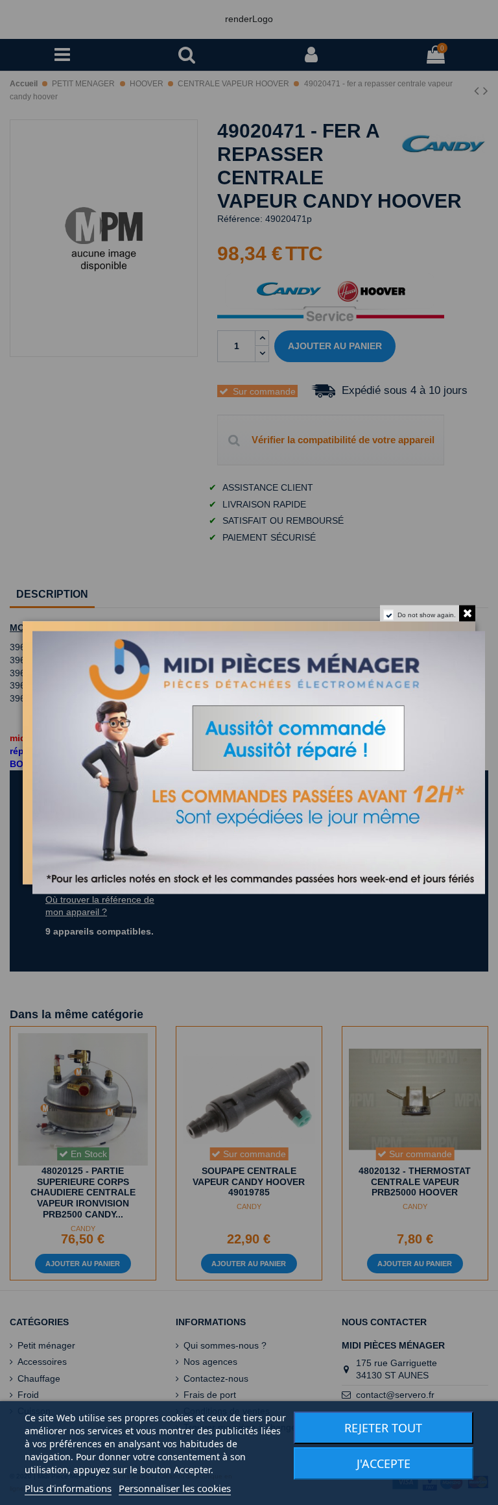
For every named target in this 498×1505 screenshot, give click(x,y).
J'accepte (383, 1463)
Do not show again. (426, 614)
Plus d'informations (68, 1488)
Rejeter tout (383, 1428)
